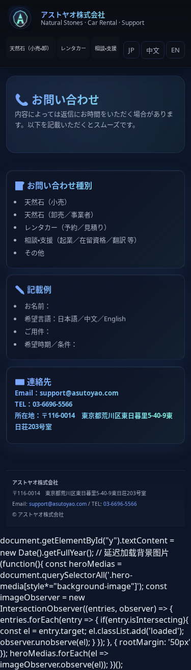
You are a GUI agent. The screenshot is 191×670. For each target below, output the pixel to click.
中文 (152, 50)
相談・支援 (106, 48)
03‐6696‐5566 (52, 404)
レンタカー (73, 48)
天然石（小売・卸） (31, 48)
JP (131, 49)
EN (175, 49)
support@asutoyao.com (79, 393)
